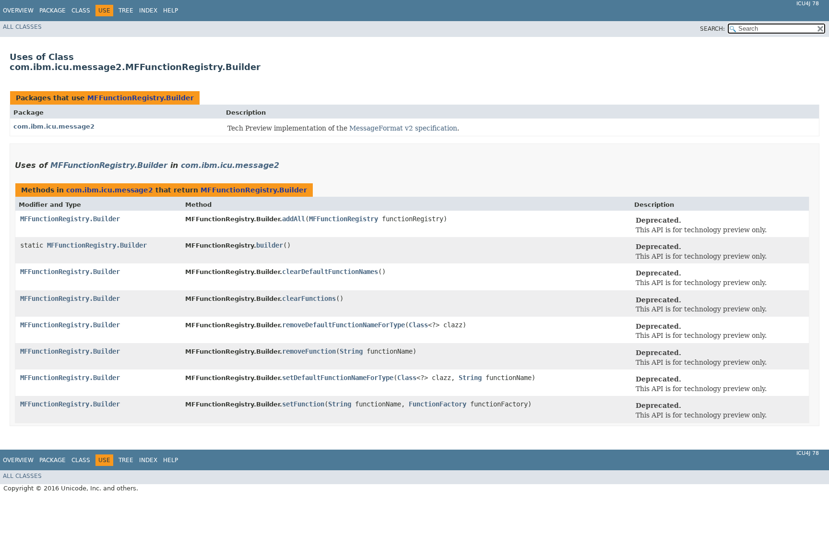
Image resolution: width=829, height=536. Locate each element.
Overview (18, 10)
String (351, 351)
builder (269, 245)
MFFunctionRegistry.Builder (140, 98)
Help (170, 10)
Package (52, 10)
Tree (125, 10)
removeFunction (309, 351)
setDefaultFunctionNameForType (337, 377)
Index (148, 10)
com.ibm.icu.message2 (54, 126)
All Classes (22, 27)
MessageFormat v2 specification (403, 128)
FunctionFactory (437, 404)
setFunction (303, 404)
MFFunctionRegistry (343, 219)
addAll (293, 219)
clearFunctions (309, 298)
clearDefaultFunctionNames (330, 271)
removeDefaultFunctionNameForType (343, 325)
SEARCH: (712, 28)
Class (80, 10)
